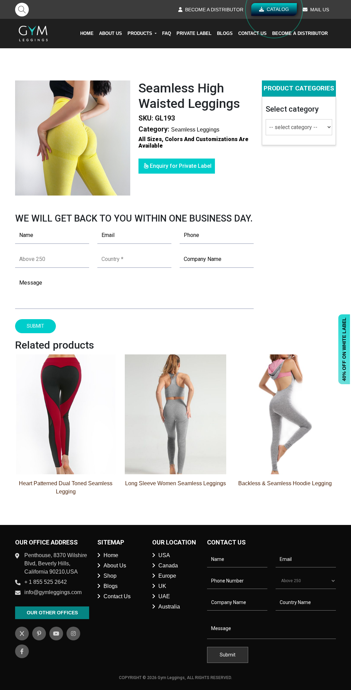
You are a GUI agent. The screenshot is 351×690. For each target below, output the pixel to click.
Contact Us (252, 33)
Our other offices (52, 612)
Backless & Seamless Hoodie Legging (285, 483)
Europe (167, 576)
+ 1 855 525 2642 (45, 582)
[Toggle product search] (22, 9)
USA (164, 555)
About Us (110, 33)
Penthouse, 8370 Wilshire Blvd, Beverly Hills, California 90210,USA (55, 563)
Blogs (225, 33)
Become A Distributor (300, 33)
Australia (169, 607)
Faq (166, 33)
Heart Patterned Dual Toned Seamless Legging (65, 487)
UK (162, 586)
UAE (164, 596)
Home (87, 33)
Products (141, 33)
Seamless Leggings (195, 130)
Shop (110, 576)
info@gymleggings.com (53, 592)
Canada (168, 565)
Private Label (194, 33)
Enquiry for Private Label (179, 166)
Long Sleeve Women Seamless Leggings (175, 483)
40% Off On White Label (344, 349)
